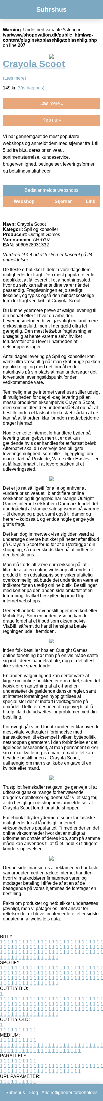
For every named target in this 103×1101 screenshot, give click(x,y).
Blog (33, 1092)
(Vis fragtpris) (30, 87)
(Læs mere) (14, 78)
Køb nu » (51, 120)
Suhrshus (51, 9)
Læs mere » (51, 103)
